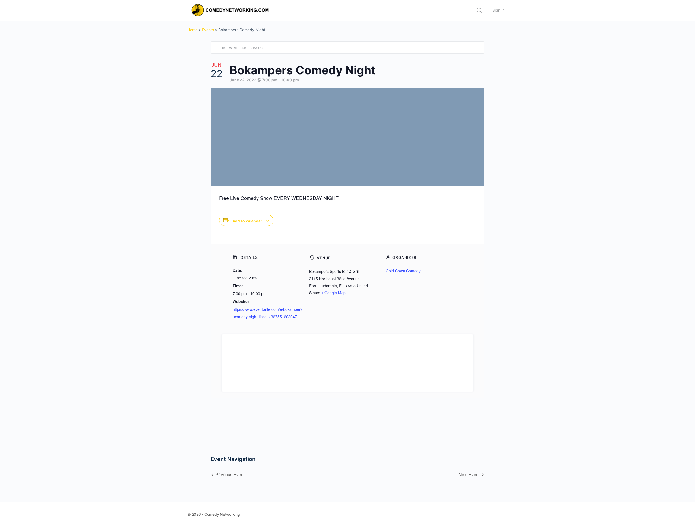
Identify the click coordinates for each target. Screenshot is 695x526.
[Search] (479, 10)
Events (208, 29)
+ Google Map (333, 292)
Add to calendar (247, 221)
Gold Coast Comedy (403, 270)
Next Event (469, 474)
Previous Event (230, 474)
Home (192, 29)
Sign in (498, 10)
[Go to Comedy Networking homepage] (231, 10)
